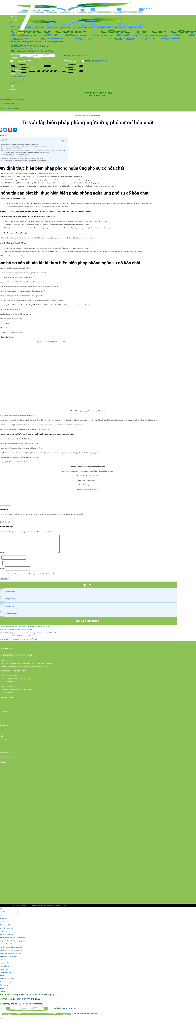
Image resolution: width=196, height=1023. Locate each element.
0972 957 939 (46, 41)
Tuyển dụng (14, 83)
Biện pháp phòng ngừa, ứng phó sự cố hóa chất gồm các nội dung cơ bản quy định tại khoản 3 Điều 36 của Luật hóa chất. (34, 150)
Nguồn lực (3, 931)
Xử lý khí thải (14, 67)
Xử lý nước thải (15, 61)
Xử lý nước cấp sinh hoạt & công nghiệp (22, 35)
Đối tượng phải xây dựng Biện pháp (13, 148)
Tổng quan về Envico (6, 925)
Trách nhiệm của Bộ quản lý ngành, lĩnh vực (16, 156)
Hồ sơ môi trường (11, 613)
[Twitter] (5, 130)
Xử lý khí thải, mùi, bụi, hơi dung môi (21, 45)
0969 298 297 (34, 46)
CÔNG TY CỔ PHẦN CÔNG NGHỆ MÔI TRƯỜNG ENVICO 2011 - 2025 (44, 905)
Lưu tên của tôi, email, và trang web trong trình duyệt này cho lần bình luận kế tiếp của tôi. (27, 574)
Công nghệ (14, 57)
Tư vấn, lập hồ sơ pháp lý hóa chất (21, 51)
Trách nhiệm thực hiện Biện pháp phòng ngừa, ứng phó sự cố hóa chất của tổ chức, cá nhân (27, 152)
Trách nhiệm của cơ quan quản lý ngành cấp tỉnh (17, 154)
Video (12, 86)
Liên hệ (12, 89)
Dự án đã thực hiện (16, 70)
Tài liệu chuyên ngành (17, 80)
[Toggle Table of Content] (62, 141)
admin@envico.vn (98, 60)
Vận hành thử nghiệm (17, 42)
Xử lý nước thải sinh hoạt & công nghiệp (22, 39)
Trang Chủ (3, 918)
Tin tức (12, 73)
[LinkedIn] (14, 130)
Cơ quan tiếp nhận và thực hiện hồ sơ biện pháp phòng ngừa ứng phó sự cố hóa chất (25, 160)
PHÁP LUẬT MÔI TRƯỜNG (18, 54)
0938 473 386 (36, 51)
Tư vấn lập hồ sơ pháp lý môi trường (21, 48)
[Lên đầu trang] (1, 908)
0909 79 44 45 (79, 55)
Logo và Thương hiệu (6, 928)
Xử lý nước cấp (15, 64)
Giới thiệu (3, 922)
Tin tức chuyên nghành (17, 76)
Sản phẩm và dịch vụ (17, 32)
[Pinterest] (10, 130)
